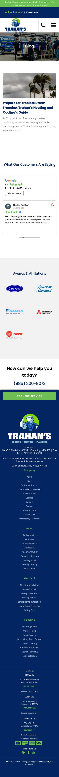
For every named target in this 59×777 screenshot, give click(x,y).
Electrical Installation (29, 585)
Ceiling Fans (29, 610)
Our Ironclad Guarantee (29, 489)
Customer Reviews (29, 485)
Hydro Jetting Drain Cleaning (29, 639)
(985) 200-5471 (29, 730)
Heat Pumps (29, 568)
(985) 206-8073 (29, 383)
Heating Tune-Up (29, 564)
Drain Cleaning (29, 635)
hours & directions (28, 691)
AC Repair (29, 539)
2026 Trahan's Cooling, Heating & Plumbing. (27, 761)
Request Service (29, 396)
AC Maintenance (29, 543)
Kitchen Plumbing (29, 651)
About (29, 476)
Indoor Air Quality (29, 551)
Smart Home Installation (29, 601)
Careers (29, 506)
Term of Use (29, 514)
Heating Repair (29, 560)
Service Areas (29, 493)
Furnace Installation (29, 556)
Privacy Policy (29, 510)
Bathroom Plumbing (29, 647)
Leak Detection (29, 655)
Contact (29, 502)
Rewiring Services (29, 597)
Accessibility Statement (29, 518)
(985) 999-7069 (29, 708)
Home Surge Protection (30, 606)
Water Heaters (29, 630)
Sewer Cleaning (29, 643)
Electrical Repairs (29, 589)
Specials (29, 497)
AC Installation (29, 535)
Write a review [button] (14, 193)
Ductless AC (29, 547)
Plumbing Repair (29, 626)
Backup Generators (30, 593)
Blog (29, 481)
